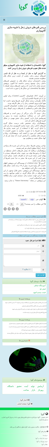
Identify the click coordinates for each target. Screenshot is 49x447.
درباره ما (45, 435)
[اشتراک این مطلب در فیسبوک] (13, 209)
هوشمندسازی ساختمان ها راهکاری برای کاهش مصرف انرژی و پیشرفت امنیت (27, 327)
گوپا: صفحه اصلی (24, 404)
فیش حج (43, 289)
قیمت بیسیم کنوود (39, 292)
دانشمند (23, 199)
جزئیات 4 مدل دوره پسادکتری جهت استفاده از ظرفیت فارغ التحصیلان (28, 232)
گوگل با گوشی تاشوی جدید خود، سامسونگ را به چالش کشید (31, 225)
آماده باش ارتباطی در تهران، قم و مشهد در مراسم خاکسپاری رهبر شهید (29, 309)
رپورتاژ (41, 390)
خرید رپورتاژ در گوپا (42, 442)
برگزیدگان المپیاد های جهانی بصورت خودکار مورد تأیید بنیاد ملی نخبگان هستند (26, 333)
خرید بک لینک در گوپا (41, 438)
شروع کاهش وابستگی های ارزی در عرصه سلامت (34, 312)
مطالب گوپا (44, 445)
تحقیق (19, 386)
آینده (26, 386)
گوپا (23, 7)
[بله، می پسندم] (22, 204)
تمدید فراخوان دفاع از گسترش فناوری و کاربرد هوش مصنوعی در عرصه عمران (27, 323)
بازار (33, 390)
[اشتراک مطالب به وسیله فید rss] (5, 209)
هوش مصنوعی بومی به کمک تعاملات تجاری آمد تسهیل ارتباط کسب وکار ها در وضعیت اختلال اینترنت (26, 221)
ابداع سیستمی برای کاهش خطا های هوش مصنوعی (34, 306)
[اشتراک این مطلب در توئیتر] (9, 209)
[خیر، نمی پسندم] (12, 204)
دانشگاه (10, 386)
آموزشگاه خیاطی (40, 285)
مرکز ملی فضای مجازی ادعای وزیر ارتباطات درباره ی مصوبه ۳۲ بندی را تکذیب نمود (25, 303)
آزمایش (40, 386)
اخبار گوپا (24, 400)
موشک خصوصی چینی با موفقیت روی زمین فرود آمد (33, 330)
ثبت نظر (40, 275)
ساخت (26, 390)
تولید (32, 199)
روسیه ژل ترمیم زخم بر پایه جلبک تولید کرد (35, 228)
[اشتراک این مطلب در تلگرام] (17, 209)
